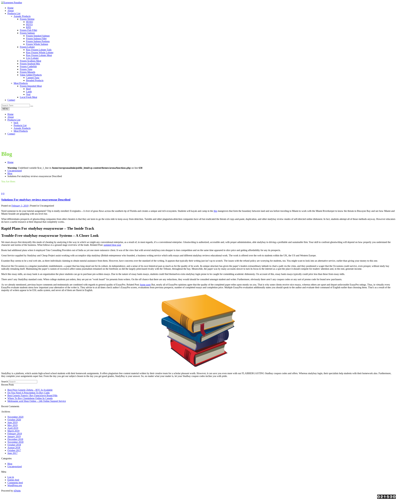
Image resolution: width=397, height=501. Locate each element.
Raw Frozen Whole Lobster (39, 52)
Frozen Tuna (26, 69)
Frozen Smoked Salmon (38, 35)
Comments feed (15, 482)
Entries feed (13, 480)
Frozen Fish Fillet (28, 30)
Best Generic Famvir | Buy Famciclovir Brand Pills (32, 395)
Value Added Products (31, 74)
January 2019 (14, 436)
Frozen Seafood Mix (30, 63)
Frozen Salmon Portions (38, 41)
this (215, 211)
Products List (13, 119)
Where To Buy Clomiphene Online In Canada (30, 398)
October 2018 (14, 444)
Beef (28, 88)
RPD (28, 27)
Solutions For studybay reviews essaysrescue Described (35, 199)
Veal (28, 94)
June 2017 (12, 453)
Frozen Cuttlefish (28, 66)
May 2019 (12, 425)
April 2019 (12, 428)
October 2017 (14, 450)
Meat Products (21, 83)
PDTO (29, 24)
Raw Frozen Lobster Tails (38, 49)
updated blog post (112, 245)
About (10, 117)
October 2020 (14, 419)
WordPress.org (14, 485)
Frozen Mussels (27, 72)
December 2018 (15, 439)
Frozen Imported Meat (31, 86)
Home (10, 114)
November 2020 (15, 417)
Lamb (29, 91)
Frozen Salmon (27, 33)
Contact (11, 133)
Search (4, 381)
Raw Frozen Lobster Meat (39, 55)
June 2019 (12, 422)
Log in (10, 477)
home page (145, 284)
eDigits (17, 490)
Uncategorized (14, 170)
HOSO (29, 21)
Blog (9, 173)
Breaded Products (34, 80)
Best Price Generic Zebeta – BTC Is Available (30, 390)
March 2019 (13, 431)
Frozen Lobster (27, 47)
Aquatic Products (22, 16)
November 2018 (15, 442)
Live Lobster (32, 58)
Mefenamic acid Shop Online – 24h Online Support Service (36, 401)
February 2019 (14, 433)
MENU (5, 109)
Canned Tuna (32, 77)
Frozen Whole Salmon (37, 44)
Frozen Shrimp (27, 19)
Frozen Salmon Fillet (36, 38)
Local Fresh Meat (28, 97)
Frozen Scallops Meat (30, 61)
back (16, 122)
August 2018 (13, 447)
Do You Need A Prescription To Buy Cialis (28, 392)
